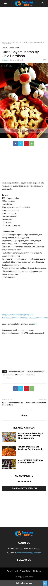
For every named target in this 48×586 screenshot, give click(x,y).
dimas (6, 60)
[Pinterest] (26, 143)
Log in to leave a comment (24, 488)
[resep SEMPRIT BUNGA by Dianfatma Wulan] (9, 464)
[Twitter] (20, 143)
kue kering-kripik (21, 42)
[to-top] (45, 582)
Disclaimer (37, 571)
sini (35, 324)
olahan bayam (18, 375)
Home (4, 42)
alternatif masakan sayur (16, 371)
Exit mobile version (24, 583)
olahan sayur (30, 375)
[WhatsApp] (31, 143)
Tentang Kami (12, 571)
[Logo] (24, 536)
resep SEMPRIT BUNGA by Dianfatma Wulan (30, 461)
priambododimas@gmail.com (29, 553)
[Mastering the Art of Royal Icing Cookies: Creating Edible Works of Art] (9, 437)
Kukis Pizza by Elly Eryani (36, 403)
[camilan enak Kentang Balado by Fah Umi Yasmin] (9, 451)
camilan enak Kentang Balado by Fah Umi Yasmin (30, 448)
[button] (5, 3)
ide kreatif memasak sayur (35, 371)
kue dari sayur (7, 375)
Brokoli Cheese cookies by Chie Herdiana (12, 404)
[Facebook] (15, 143)
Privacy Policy (25, 571)
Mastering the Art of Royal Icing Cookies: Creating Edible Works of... (30, 435)
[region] (24, 25)
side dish (11, 42)
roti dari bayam (7, 378)
